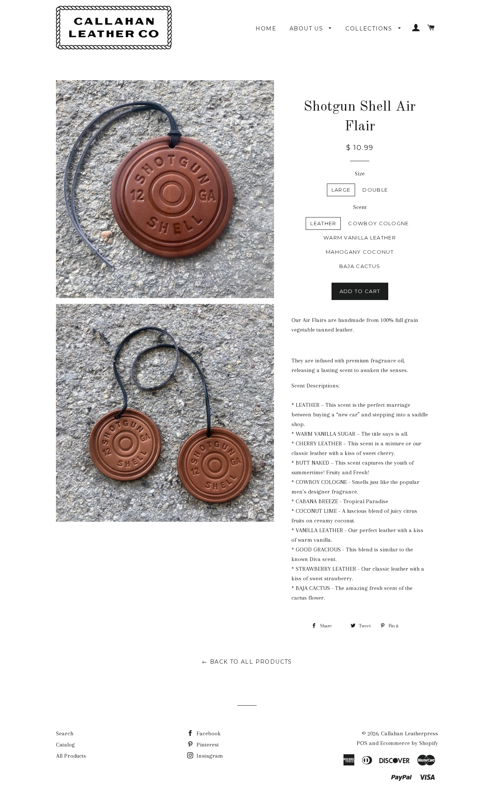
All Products (71, 755)
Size (360, 173)
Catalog (65, 744)
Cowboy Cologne (378, 223)
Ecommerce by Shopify (409, 743)
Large (341, 190)
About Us (307, 28)
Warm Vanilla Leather (359, 237)
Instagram (209, 755)
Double (375, 190)
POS (362, 743)
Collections (369, 28)
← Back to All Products (247, 661)
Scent (360, 207)
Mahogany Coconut (360, 252)
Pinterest (207, 744)
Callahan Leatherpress (409, 733)
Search (64, 733)
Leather (323, 223)
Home (265, 28)
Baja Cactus (359, 266)
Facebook (208, 733)
